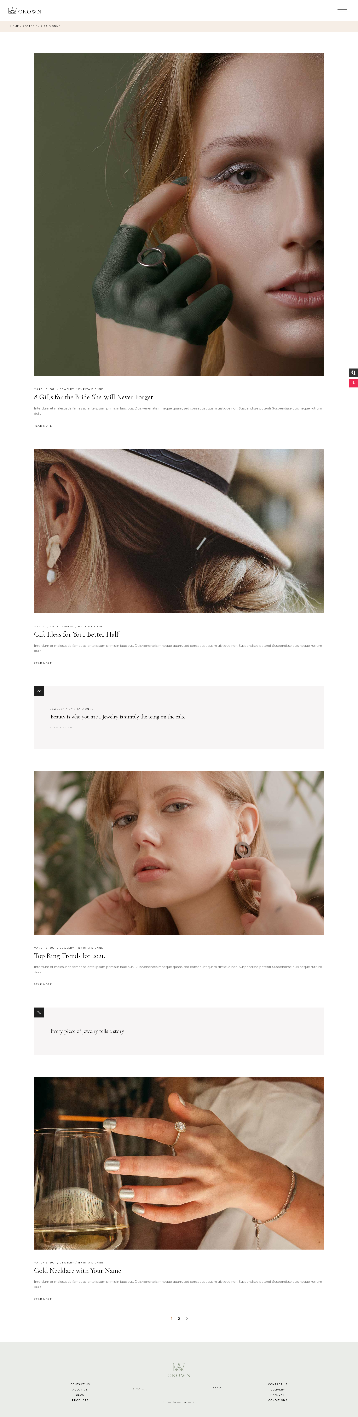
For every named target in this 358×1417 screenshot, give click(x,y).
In (174, 1402)
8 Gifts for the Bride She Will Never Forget (93, 397)
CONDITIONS (277, 1400)
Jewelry (67, 389)
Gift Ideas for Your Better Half (76, 634)
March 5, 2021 (45, 947)
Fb (164, 1402)
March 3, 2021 (45, 1262)
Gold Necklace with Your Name (77, 1270)
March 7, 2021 (45, 626)
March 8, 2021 (45, 389)
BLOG (80, 1394)
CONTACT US (80, 1384)
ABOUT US (80, 1389)
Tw (184, 1402)
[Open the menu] (343, 10)
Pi (194, 1402)
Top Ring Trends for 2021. (69, 956)
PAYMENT (278, 1394)
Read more (43, 425)
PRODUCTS (80, 1400)
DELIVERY (278, 1389)
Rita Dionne (90, 389)
